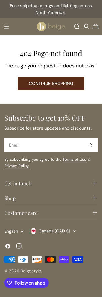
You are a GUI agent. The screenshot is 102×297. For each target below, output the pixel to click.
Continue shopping (51, 83)
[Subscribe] (91, 145)
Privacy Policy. (17, 165)
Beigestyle (30, 271)
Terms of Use (74, 159)
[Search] (76, 26)
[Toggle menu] (6, 26)
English (11, 231)
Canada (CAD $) (54, 231)
